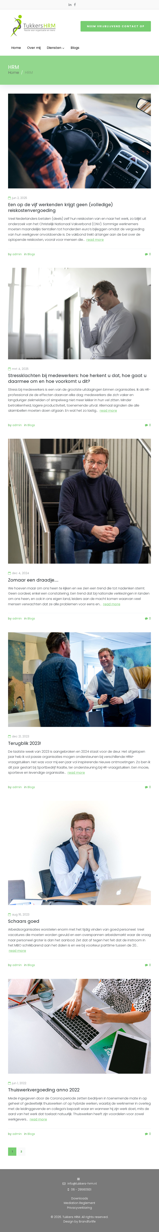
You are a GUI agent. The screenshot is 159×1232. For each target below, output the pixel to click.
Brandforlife (87, 1221)
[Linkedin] (70, 4)
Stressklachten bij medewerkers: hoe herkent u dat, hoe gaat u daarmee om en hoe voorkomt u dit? (77, 378)
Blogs (31, 254)
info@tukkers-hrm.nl (82, 1183)
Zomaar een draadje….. (33, 580)
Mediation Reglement (79, 1203)
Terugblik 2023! (24, 743)
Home (13, 72)
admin (17, 254)
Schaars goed (23, 921)
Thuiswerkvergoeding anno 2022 (44, 1090)
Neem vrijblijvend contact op (116, 26)
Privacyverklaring (79, 1208)
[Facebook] (75, 4)
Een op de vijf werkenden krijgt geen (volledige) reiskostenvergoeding (60, 207)
